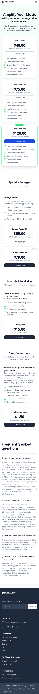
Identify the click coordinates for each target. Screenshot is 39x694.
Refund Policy (32, 689)
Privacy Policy (6, 689)
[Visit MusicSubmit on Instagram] (17, 627)
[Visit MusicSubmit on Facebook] (3, 627)
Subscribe (19, 337)
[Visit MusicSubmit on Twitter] (7, 627)
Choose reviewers (19, 425)
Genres (4, 644)
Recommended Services (11, 678)
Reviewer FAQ (7, 664)
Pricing (4, 647)
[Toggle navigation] (36, 2)
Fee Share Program (9, 675)
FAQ (3, 650)
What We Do (6, 641)
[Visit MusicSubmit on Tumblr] (12, 627)
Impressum (7, 692)
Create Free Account (9, 637)
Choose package (19, 53)
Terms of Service (19, 689)
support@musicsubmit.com (15, 622)
